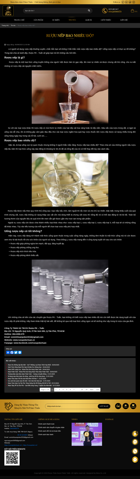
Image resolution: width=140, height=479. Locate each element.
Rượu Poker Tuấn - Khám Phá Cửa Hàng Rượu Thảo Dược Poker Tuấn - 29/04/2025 (32, 372)
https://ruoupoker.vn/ (30, 445)
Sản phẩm (38, 20)
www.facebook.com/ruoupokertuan (30, 343)
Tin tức (72, 20)
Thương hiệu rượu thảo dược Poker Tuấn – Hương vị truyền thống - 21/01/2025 (31, 374)
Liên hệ (124, 20)
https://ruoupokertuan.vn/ (13, 445)
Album (88, 20)
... (77, 389)
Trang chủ (19, 20)
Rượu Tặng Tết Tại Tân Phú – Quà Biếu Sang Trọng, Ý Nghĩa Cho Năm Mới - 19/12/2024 (34, 385)
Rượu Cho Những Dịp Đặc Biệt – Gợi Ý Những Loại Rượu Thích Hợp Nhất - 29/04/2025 (33, 365)
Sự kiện (56, 20)
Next (91, 389)
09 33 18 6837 (23, 435)
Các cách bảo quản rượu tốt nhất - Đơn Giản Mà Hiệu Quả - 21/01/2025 (29, 381)
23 (82, 389)
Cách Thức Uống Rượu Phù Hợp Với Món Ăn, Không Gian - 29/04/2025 (29, 367)
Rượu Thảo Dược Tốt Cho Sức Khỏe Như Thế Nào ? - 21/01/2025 (27, 378)
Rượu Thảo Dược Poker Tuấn (59, 473)
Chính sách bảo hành (45, 434)
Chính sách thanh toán (46, 424)
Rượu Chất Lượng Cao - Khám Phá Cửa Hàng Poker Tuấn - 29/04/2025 (29, 369)
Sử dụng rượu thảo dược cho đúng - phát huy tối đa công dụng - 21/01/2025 (30, 376)
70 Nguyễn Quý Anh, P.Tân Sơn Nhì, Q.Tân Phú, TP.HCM (38, 331)
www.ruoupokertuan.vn (24, 340)
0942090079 (14, 428)
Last (97, 389)
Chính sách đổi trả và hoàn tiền (49, 431)
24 (86, 389)
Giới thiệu (106, 20)
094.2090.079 (18, 334)
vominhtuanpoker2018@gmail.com (27, 337)
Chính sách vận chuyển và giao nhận (51, 427)
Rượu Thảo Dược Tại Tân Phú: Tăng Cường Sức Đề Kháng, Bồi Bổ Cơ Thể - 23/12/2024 (33, 383)
